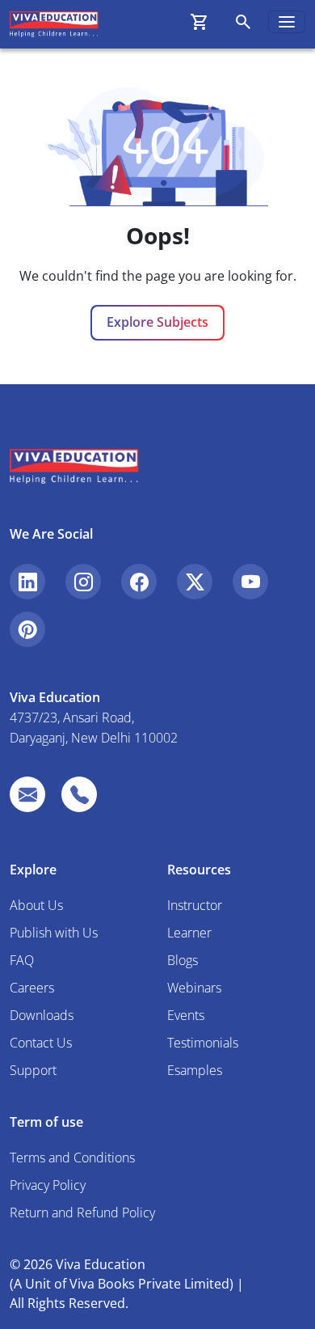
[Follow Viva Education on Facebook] (139, 581)
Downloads (42, 1015)
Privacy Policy (48, 1185)
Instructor (194, 905)
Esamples (194, 1070)
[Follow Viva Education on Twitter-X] (194, 581)
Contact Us (41, 1043)
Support (33, 1070)
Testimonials (202, 1043)
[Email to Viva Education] (27, 794)
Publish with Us (54, 933)
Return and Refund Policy (82, 1212)
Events (185, 1015)
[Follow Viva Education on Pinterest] (27, 629)
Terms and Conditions (72, 1157)
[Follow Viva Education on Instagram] (83, 581)
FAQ (22, 960)
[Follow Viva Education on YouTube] (250, 581)
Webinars (194, 988)
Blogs (182, 960)
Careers (32, 988)
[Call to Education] (79, 794)
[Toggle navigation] (286, 22)
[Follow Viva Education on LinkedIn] (27, 581)
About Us (36, 905)
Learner (189, 933)
